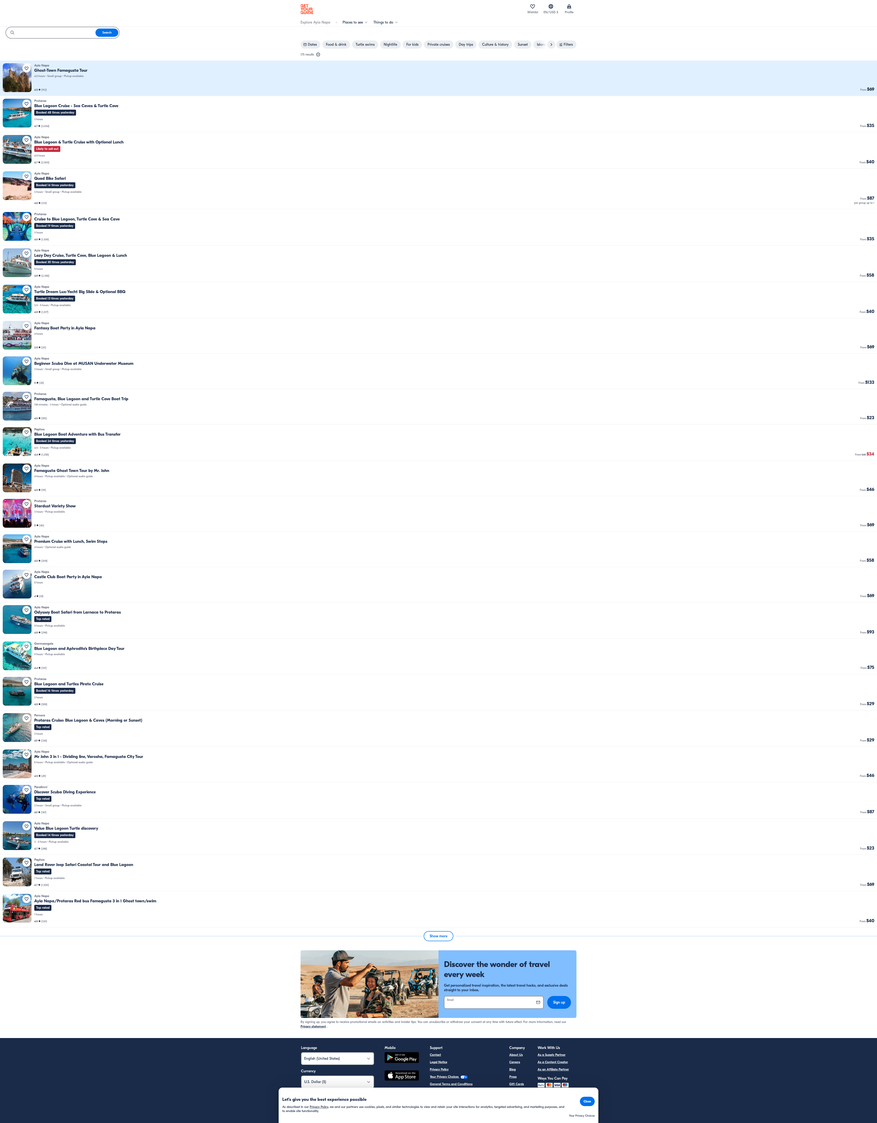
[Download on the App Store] (402, 1076)
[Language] (551, 6)
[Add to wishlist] (26, 68)
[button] (438, 78)
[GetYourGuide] (307, 9)
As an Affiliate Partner (553, 1069)
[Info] (318, 54)
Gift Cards (516, 1084)
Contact (435, 1055)
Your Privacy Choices (445, 1077)
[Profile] (569, 6)
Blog (512, 1069)
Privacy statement (313, 1026)
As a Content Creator (553, 1062)
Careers (514, 1062)
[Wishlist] (532, 6)
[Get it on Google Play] (402, 1058)
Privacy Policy (439, 1069)
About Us (516, 1055)
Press (513, 1077)
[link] (438, 78)
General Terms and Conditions (451, 1084)
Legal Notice (438, 1062)
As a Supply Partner (551, 1055)
